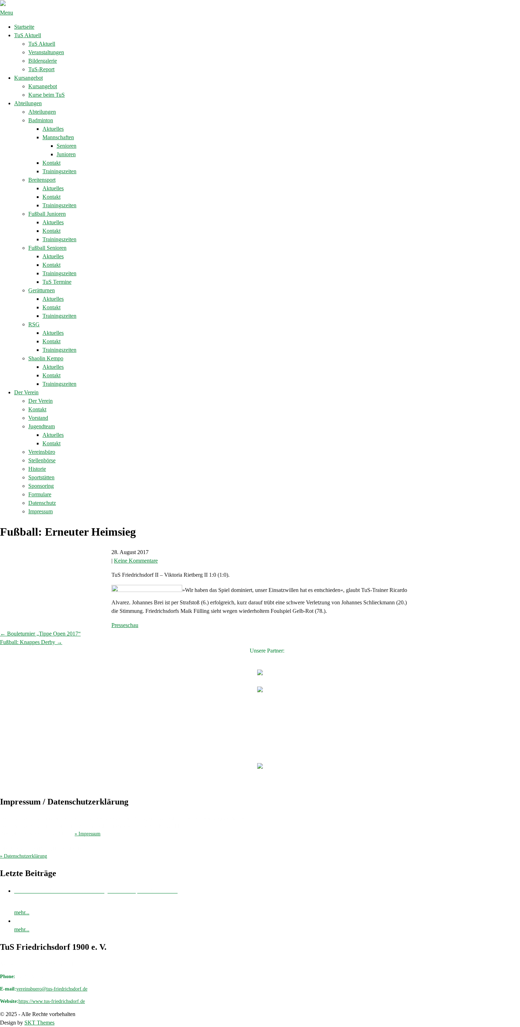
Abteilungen (28, 103)
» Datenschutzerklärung (23, 856)
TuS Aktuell (27, 35)
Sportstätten (41, 477)
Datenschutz (42, 503)
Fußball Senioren (47, 248)
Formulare (39, 494)
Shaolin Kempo (45, 358)
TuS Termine (56, 282)
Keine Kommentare (136, 561)
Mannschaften (58, 137)
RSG (34, 324)
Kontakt (51, 163)
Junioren (66, 154)
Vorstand (38, 418)
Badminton (40, 120)
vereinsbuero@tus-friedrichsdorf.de (51, 989)
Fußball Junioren (47, 214)
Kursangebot (28, 78)
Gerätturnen (41, 290)
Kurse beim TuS (46, 95)
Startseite (24, 27)
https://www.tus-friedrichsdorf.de (51, 1001)
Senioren (66, 146)
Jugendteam (41, 426)
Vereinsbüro (41, 452)
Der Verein (26, 392)
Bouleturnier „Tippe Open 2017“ (40, 634)
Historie (37, 469)
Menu (6, 13)
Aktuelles (53, 129)
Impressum (40, 511)
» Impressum (87, 833)
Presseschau (124, 625)
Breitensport (42, 180)
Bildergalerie (42, 61)
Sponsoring (41, 486)
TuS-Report (41, 69)
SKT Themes (39, 1023)
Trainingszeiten (59, 171)
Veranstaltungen (46, 52)
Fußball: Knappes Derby (31, 642)
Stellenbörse (42, 460)
